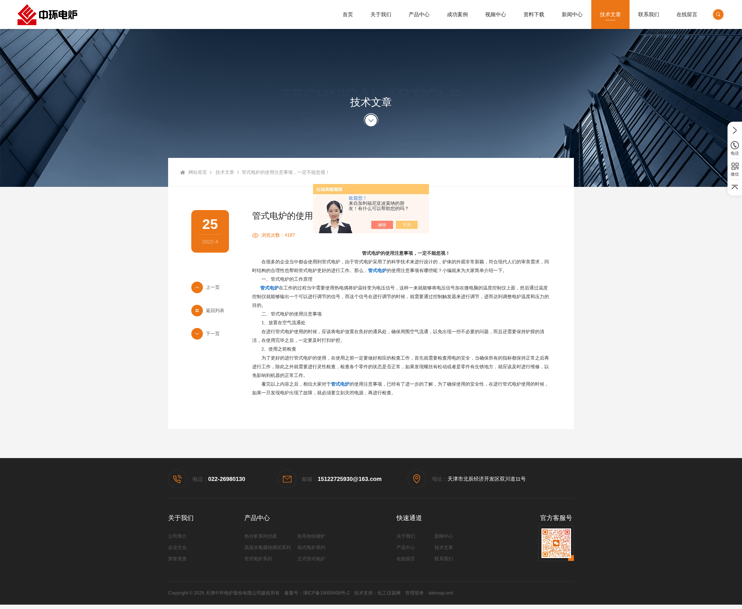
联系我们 (648, 14)
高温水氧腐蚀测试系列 (267, 547)
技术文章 (610, 14)
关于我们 (380, 14)
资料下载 (533, 14)
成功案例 (457, 14)
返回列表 (215, 310)
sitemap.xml (440, 592)
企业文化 (177, 547)
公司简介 (177, 536)
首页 (348, 14)
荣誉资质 (177, 558)
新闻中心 (572, 14)
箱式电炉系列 (311, 547)
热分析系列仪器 (260, 536)
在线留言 (686, 14)
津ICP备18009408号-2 (326, 592)
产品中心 (419, 14)
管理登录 (414, 592)
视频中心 (495, 14)
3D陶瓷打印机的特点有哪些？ (210, 334)
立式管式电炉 (311, 558)
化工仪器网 (389, 592)
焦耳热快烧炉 (311, 536)
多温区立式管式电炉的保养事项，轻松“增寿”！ (210, 287)
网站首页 (197, 172)
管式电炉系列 (258, 558)
